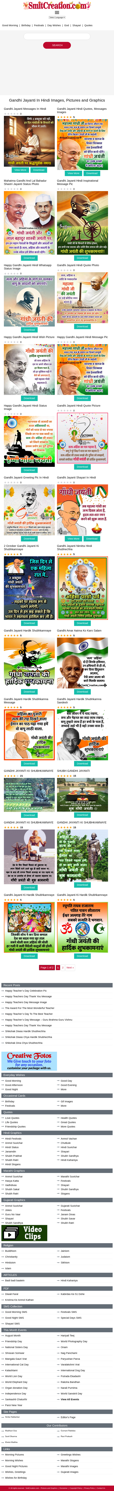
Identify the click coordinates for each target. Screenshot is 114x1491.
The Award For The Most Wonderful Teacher (29, 1008)
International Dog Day (73, 1370)
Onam (64, 1347)
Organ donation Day (16, 1388)
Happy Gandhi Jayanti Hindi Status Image (25, 407)
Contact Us (101, 1488)
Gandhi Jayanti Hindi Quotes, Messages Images (82, 110)
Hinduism (10, 1262)
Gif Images (67, 1101)
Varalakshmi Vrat (70, 1364)
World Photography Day (74, 1341)
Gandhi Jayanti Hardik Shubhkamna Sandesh (79, 701)
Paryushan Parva (70, 1359)
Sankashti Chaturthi (16, 1399)
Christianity (11, 1256)
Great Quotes (68, 1122)
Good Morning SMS (16, 1312)
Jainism (65, 1251)
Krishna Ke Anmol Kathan (19, 1300)
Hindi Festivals (13, 1138)
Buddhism (10, 1251)
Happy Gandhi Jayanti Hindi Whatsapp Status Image (27, 267)
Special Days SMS (71, 1317)
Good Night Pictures (16, 1466)
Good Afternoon (14, 1085)
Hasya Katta (12, 1180)
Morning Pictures (14, 1454)
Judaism (65, 1256)
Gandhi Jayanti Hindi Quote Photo (78, 265)
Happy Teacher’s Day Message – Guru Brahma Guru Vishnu (38, 1019)
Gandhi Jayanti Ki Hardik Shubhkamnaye (29, 894)
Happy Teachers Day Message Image (26, 1002)
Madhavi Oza (11, 1431)
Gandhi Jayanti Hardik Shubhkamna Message (26, 701)
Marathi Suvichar (70, 1176)
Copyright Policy (76, 1488)
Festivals (39, 25)
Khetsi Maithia (11, 1442)
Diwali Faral (11, 1294)
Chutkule (66, 1143)
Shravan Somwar (14, 1353)
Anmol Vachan (69, 1138)
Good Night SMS (14, 1317)
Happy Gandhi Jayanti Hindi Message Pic (82, 337)
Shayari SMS (12, 1323)
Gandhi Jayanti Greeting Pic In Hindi (26, 477)
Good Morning (10, 25)
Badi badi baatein (14, 1280)
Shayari (76, 25)
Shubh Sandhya (70, 1156)
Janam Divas (68, 1214)
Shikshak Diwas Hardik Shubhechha (25, 1031)
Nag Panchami (69, 1353)
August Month (13, 1335)
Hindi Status (12, 1147)
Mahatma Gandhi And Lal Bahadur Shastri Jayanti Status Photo (25, 182)
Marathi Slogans (70, 1460)
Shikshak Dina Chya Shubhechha (23, 1043)
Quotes (88, 25)
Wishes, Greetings (15, 1472)
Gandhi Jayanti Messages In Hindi (25, 108)
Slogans (65, 1193)
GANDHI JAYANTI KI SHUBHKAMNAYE (28, 770)
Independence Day (15, 1393)
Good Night (11, 1089)
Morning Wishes (14, 1460)
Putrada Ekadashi (70, 1376)
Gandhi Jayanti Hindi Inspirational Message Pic (77, 182)
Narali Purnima (69, 1388)
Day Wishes (54, 25)
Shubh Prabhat (13, 1156)
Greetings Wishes (70, 1454)
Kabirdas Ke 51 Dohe (73, 1294)
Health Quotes (69, 1118)
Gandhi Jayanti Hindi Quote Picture (78, 405)
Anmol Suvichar (14, 1143)
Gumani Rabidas (68, 1431)
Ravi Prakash (66, 1436)
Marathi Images (69, 1466)
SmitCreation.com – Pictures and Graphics (41, 1488)
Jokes (8, 1210)
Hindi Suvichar (69, 1147)
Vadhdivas (11, 1185)
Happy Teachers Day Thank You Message (28, 996)
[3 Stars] (11, 113)
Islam (8, 1268)
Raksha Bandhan (70, 1382)
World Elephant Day (16, 1382)
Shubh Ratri (11, 1160)
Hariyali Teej (67, 1335)
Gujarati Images (69, 1472)
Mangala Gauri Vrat (16, 1359)
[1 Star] (5, 113)
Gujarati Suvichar (70, 1205)
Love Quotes (12, 1118)
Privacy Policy (89, 1488)
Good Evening (69, 1085)
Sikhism (65, 1262)
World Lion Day (13, 1376)
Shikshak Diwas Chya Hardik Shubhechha (28, 1037)
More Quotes (68, 1126)
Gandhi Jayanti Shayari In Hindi (76, 477)
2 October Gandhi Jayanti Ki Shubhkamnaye (21, 547)
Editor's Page (68, 1417)
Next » (70, 967)
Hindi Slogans (13, 1164)
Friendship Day (13, 1341)
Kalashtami (11, 1370)
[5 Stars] (17, 113)
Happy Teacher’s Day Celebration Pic (26, 990)
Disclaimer (64, 1488)
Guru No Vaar (12, 1214)
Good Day (66, 1080)
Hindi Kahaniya (69, 1160)
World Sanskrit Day (71, 1393)
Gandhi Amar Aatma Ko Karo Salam (79, 630)
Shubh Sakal (12, 1189)
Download (38, 170)
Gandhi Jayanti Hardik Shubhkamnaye (27, 630)
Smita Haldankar (12, 1417)
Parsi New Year (13, 1405)
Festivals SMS (69, 1312)
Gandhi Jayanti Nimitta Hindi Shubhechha (74, 547)
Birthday (26, 25)
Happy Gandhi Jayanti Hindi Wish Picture (29, 337)
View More (20, 170)
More (63, 1089)
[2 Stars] (8, 113)
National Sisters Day (16, 1347)
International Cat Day (17, 1364)
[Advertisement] (57, 71)
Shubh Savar (68, 1218)
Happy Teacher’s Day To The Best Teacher (29, 1014)
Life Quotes (11, 1122)
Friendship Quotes (15, 1126)
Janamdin (10, 1151)
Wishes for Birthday (16, 1477)
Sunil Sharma (11, 1436)
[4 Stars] (14, 113)
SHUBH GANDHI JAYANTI (73, 770)
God (66, 25)
